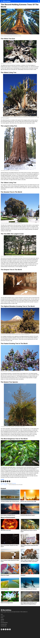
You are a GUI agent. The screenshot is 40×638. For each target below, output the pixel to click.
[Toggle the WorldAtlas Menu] (1, 1)
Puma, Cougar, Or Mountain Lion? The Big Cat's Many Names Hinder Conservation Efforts (29, 561)
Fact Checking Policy (4, 622)
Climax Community (5, 589)
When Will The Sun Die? (6, 530)
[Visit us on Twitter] (6, 629)
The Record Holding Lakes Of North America (10, 501)
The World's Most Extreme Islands (27, 515)
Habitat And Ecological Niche (7, 602)
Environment (14, 483)
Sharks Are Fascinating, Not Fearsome (29, 589)
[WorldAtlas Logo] (7, 1)
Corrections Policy (4, 624)
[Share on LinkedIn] (9, 481)
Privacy (2, 617)
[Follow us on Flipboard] (1, 629)
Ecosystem (23, 575)
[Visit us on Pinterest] (8, 629)
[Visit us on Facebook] (3, 629)
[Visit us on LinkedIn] (10, 629)
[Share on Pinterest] (7, 481)
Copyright (2, 619)
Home (2, 614)
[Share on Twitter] (5, 481)
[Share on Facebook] (3, 481)
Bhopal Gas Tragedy (5, 575)
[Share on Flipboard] (1, 481)
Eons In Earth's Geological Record (8, 515)
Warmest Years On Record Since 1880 (28, 501)
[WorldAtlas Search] (38, 1)
